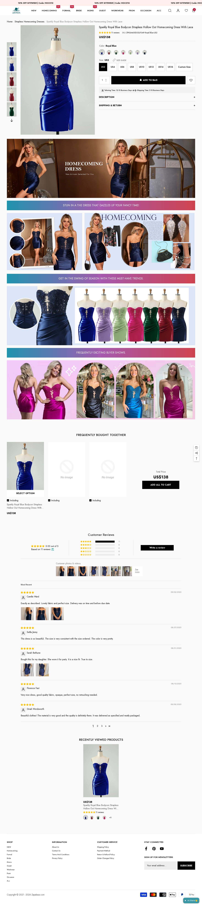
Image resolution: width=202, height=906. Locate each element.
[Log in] (178, 10)
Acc (159, 10)
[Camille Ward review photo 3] (57, 613)
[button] (169, 10)
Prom (132, 10)
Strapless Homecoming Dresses (29, 21)
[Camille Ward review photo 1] (27, 613)
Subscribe (186, 865)
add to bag (150, 80)
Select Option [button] (25, 493)
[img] (27, 592)
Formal (66, 10)
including (14, 500)
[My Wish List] (186, 10)
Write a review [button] (157, 547)
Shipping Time (142, 90)
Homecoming (49, 10)
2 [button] (97, 726)
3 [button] (102, 726)
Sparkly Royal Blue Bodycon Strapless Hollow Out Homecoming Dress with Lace (146, 27)
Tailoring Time (109, 90)
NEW (33, 10)
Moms (90, 10)
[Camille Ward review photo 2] (42, 613)
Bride (79, 10)
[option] (58, 80)
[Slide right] (11, 120)
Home (10, 21)
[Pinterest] (154, 849)
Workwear (117, 10)
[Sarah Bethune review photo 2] (42, 669)
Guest (102, 10)
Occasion (145, 10)
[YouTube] (162, 849)
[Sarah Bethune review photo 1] (27, 669)
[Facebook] (146, 849)
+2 (110, 817)
